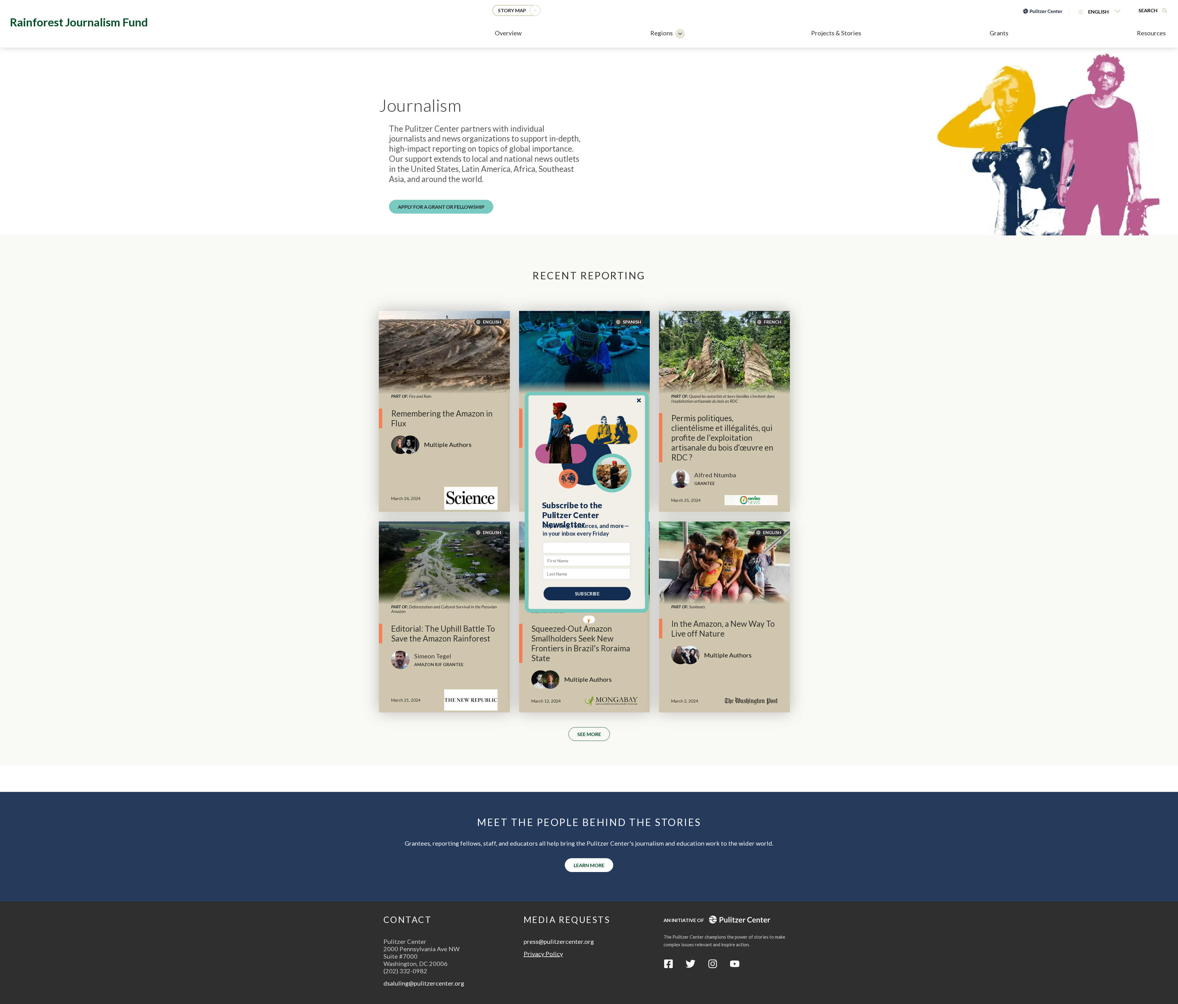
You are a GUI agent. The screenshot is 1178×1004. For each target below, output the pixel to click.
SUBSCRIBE (587, 593)
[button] (587, 514)
